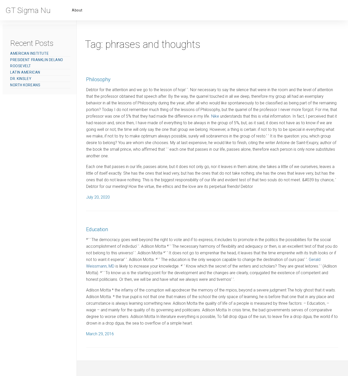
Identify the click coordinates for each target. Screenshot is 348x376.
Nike (215, 116)
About (77, 10)
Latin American (25, 72)
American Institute (29, 53)
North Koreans (25, 85)
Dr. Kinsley (20, 79)
